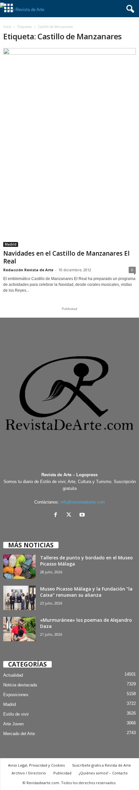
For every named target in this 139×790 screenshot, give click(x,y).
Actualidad (13, 675)
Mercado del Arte (19, 733)
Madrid (10, 244)
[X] (70, 515)
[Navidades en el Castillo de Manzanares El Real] (69, 147)
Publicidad (62, 773)
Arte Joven (13, 723)
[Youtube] (83, 515)
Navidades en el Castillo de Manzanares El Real (66, 257)
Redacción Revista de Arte (28, 269)
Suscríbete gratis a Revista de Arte (101, 765)
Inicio (7, 26)
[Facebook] (57, 515)
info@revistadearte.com (82, 502)
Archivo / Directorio (29, 773)
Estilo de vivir (16, 714)
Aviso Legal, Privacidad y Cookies (36, 765)
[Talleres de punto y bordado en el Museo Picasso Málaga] (19, 566)
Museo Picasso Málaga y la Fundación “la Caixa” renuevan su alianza (86, 592)
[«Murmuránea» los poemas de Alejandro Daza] (19, 629)
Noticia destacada (20, 684)
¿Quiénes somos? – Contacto (103, 773)
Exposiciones (15, 694)
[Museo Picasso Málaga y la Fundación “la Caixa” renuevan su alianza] (19, 598)
